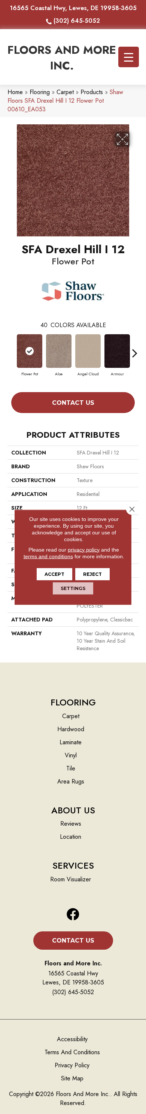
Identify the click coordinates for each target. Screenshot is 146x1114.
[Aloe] (58, 351)
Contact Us (73, 402)
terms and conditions (48, 556)
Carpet (65, 92)
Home (15, 92)
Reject (92, 574)
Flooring (40, 92)
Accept (54, 574)
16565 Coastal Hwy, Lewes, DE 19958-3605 (73, 8)
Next (134, 349)
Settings (73, 588)
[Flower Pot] (29, 351)
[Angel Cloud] (88, 351)
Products (91, 92)
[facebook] (73, 915)
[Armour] (117, 351)
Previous (11, 349)
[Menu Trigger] (128, 57)
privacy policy (84, 549)
